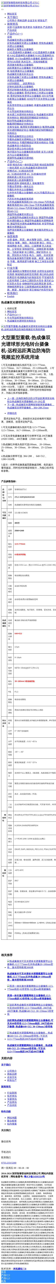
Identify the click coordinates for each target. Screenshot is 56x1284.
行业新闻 (12, 1093)
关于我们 (6, 1064)
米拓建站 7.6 (19, 1268)
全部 (9, 27)
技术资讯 (12, 1096)
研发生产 (12, 1080)
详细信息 (12, 413)
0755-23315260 (8, 1163)
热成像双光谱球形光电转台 (21, 321)
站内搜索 (12, 1124)
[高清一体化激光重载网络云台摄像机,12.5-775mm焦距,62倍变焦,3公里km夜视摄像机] (31, 989)
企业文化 (12, 1077)
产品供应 (12, 1105)
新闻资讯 (6, 1086)
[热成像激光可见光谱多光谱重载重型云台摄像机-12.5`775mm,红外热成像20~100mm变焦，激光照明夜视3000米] (31, 967)
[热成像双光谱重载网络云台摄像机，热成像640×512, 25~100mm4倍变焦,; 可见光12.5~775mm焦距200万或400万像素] (31, 1039)
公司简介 (12, 1071)
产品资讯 (12, 1102)
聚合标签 (12, 1121)
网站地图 (12, 1117)
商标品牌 (12, 1074)
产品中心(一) (14, 314)
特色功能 (6, 1111)
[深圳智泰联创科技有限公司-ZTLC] (28, 4)
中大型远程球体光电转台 (20, 318)
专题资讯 (12, 1099)
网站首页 (12, 14)
